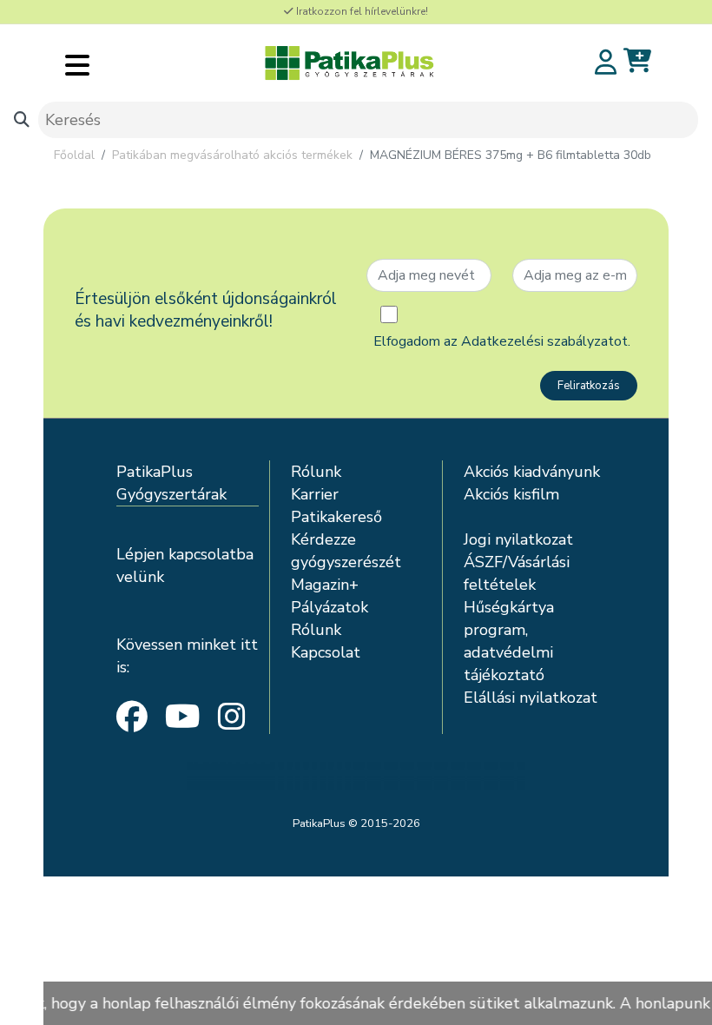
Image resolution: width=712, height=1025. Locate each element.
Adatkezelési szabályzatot (544, 341)
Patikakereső (336, 516)
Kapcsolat (325, 652)
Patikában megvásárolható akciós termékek (232, 155)
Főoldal (74, 155)
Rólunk (316, 471)
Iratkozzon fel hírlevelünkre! (360, 11)
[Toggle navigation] (77, 65)
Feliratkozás (588, 385)
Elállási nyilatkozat (530, 697)
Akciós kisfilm (511, 494)
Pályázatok (329, 607)
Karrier (315, 494)
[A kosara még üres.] (637, 61)
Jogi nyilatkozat (518, 539)
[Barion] (356, 776)
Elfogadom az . (501, 341)
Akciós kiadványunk (532, 471)
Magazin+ (325, 584)
